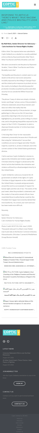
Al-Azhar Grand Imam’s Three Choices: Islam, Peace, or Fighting (17, 361)
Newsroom (19, 427)
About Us (19, 418)
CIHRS (3, 248)
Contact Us (19, 431)
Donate (19, 425)
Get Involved (19, 423)
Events (19, 429)
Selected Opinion (23, 33)
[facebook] (4, 341)
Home (5, 26)
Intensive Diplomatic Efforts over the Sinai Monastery (16, 354)
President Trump (11, 248)
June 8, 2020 (12, 33)
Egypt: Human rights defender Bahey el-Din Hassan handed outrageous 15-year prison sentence (20, 309)
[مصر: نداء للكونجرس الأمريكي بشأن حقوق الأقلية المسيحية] (19, 290)
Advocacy (19, 420)
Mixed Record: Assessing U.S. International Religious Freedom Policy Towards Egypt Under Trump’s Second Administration (20, 266)
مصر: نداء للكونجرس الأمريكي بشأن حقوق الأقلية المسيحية (19, 295)
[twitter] (8, 341)
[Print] (17, 38)
